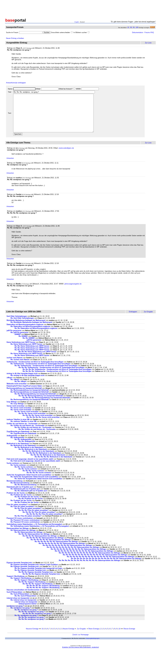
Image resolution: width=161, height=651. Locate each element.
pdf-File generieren (14, 330)
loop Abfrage (12, 402)
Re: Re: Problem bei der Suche (27, 497)
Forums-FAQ (149, 32)
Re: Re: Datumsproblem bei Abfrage (29, 532)
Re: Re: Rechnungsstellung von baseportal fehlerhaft (35, 394)
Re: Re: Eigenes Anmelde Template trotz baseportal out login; (39, 568)
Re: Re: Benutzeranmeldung (25, 485)
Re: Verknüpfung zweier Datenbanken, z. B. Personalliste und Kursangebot (40, 526)
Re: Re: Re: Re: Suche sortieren (39, 473)
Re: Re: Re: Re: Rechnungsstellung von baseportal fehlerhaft (46, 398)
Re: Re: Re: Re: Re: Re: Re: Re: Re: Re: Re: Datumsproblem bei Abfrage (78, 549)
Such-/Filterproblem (14, 592)
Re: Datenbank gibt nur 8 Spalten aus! (25, 489)
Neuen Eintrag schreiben (15, 38)
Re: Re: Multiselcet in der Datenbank (29, 447)
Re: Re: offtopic (21, 381)
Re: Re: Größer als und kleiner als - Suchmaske (33, 427)
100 (137, 27)
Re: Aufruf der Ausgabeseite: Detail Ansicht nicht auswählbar (34, 477)
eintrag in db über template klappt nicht (22, 373)
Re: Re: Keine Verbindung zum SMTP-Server (32, 346)
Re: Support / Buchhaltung (21, 578)
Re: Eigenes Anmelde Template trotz (25, 566)
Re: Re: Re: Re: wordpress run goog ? (37, 613)
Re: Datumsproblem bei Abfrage (23, 530)
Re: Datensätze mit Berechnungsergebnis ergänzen (30, 326)
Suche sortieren (13, 463)
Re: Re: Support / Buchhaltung (26, 580)
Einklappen (133, 312)
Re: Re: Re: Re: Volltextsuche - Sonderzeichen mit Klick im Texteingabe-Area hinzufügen (57, 369)
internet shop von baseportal (18, 598)
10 (128, 27)
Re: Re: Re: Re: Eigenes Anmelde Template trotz (42, 574)
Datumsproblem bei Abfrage (18, 528)
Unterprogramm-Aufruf (27, 604)
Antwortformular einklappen (16, 83)
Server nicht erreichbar (16, 406)
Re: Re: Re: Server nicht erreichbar (32, 413)
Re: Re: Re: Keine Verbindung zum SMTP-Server (37, 352)
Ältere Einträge (93, 629)
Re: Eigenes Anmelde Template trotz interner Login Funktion (34, 564)
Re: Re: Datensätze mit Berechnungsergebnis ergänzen (36, 328)
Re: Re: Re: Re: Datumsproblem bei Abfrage (40, 536)
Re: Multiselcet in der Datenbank (23, 445)
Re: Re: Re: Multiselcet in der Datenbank (38, 451)
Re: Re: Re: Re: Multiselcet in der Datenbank (44, 453)
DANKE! (18, 334)
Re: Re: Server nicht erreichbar (26, 411)
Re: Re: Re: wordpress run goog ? (32, 612)
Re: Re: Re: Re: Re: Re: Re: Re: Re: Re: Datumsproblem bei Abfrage (73, 547)
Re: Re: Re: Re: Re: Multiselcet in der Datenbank (53, 457)
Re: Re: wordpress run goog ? (26, 610)
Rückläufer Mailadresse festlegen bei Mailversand (26, 320)
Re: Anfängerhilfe (17, 437)
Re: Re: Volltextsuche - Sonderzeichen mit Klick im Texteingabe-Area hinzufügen (46, 366)
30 (131, 27)
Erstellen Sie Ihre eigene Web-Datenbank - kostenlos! (80, 647)
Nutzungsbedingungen (92, 638)
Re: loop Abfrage (17, 404)
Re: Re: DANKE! (29, 338)
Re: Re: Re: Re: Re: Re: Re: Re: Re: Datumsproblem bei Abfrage (67, 545)
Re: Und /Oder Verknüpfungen (22, 318)
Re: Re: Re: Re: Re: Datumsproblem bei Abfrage (45, 538)
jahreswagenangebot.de (73, 284)
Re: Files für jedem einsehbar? (22, 506)
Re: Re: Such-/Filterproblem (25, 596)
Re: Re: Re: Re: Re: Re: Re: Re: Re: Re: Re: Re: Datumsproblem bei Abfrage (84, 551)
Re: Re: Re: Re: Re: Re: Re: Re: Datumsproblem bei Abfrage (62, 543)
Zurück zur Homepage (80, 635)
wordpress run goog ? (15, 606)
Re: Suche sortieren (18, 465)
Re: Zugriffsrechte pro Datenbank (23, 433)
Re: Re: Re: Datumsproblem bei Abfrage (34, 534)
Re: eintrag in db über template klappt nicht (27, 375)
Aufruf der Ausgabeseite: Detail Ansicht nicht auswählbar (29, 475)
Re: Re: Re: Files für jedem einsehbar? (34, 510)
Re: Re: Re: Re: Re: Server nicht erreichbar (43, 417)
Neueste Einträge (32, 629)
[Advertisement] (80, 8)
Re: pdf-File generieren (19, 332)
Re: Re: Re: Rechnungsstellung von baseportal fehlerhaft (41, 396)
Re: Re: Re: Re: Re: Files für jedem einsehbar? (45, 514)
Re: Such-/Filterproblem (20, 594)
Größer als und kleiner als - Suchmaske (22, 424)
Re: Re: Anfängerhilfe (23, 439)
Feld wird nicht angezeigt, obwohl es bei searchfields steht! (30, 459)
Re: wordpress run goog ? (21, 608)
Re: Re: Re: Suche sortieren (33, 471)
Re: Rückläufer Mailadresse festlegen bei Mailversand (31, 322)
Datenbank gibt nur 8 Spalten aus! (20, 487)
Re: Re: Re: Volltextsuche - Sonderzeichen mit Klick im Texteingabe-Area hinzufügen (51, 367)
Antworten (10, 158)
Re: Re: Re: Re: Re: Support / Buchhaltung (43, 586)
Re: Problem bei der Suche (21, 495)
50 (134, 27)
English (77, 22)
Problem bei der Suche (16, 493)
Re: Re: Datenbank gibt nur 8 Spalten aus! (31, 491)
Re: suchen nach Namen (20, 359)
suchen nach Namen (15, 358)
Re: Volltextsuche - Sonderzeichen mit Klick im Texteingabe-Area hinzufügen (40, 364)
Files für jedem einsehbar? (17, 505)
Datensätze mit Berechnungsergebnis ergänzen (25, 324)
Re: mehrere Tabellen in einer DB (23, 421)
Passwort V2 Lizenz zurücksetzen (20, 518)
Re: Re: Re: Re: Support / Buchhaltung (37, 584)
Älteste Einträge (129, 629)
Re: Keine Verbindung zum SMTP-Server (26, 344)
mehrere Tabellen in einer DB (18, 419)
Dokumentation (137, 32)
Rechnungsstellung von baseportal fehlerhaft (24, 388)
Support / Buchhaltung (15, 576)
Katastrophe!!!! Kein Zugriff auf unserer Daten (24, 386)
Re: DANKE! (23, 336)
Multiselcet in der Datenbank (18, 444)
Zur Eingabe (81, 629)
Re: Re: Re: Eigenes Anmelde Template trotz (36, 572)
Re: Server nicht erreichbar (21, 408)
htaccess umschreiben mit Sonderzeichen (23, 590)
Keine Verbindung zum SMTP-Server (21, 342)
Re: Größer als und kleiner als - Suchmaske (27, 425)
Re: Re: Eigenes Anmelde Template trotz (30, 570)
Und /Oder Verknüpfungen (17, 316)
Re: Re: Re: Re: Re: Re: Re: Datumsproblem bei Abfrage (56, 541)
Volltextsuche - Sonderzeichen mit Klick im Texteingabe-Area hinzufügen (35, 362)
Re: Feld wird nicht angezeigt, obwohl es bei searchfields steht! (35, 461)
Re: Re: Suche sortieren (24, 467)
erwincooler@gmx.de (66, 148)
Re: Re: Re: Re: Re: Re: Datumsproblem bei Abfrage (51, 540)
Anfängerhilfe (12, 436)
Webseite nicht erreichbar (17, 384)
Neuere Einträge (68, 629)
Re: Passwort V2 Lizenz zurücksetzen (25, 520)
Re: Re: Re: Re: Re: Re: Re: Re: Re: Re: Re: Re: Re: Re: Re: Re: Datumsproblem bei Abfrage (106, 558)
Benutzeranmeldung (14, 481)
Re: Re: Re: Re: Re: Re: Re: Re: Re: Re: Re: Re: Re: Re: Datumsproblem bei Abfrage (95, 555)
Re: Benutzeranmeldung (20, 483)
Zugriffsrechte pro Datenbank (18, 431)
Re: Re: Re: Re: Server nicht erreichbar (38, 415)
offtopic (10, 378)
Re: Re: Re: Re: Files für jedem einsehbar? (39, 512)
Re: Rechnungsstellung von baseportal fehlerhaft (30, 390)
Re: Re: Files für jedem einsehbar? (28, 508)
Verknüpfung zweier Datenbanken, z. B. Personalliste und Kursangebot (34, 524)
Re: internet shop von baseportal (23, 600)
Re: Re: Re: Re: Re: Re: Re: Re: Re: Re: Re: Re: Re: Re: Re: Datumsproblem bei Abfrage (100, 557)
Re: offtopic (15, 379)
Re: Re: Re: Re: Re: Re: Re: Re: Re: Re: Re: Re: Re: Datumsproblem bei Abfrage (89, 553)
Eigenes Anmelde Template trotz (19, 563)
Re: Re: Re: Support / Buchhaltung (32, 582)
